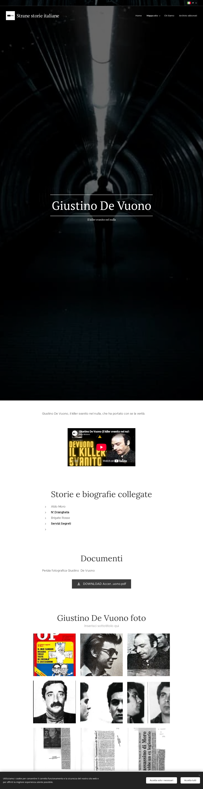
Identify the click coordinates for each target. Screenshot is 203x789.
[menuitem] (139, 15)
